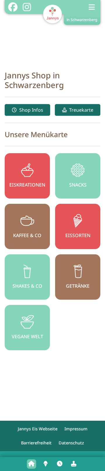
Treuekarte (81, 110)
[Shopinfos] (59, 464)
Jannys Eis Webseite (37, 429)
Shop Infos (31, 110)
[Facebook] (13, 7)
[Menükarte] (45, 464)
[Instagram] (27, 7)
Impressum (76, 429)
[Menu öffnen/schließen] (92, 7)
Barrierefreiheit (36, 443)
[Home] (31, 464)
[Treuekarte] (73, 464)
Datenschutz (71, 443)
